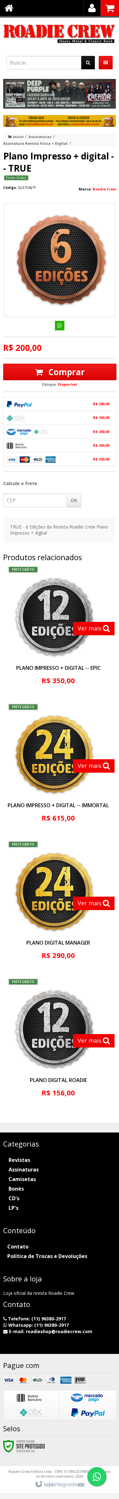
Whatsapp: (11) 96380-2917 (38, 1325)
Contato (18, 1246)
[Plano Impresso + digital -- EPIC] (58, 630)
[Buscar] (88, 62)
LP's (13, 1207)
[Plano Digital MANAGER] (58, 905)
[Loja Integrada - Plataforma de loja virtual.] (59, 1485)
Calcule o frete (20, 483)
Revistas (19, 1159)
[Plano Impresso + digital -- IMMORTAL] (58, 768)
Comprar (65, 372)
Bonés (16, 1188)
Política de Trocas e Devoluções (47, 1256)
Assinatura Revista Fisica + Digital (35, 143)
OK (74, 500)
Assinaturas (40, 136)
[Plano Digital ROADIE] (58, 1043)
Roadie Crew (104, 189)
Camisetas (22, 1179)
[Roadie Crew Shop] (59, 33)
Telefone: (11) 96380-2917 (36, 1319)
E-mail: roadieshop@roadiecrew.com (50, 1331)
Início (18, 136)
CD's (14, 1198)
